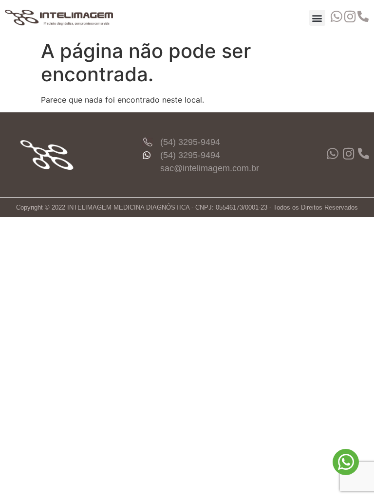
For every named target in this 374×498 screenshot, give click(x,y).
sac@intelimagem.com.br (209, 168)
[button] (317, 18)
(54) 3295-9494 (190, 142)
